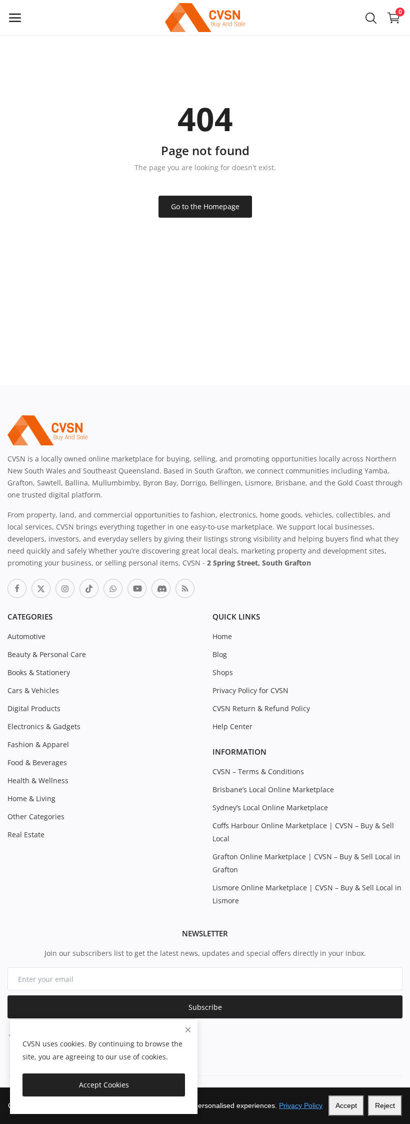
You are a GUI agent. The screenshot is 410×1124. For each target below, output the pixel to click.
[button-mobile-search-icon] (371, 18)
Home (222, 636)
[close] (188, 1029)
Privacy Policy (300, 1105)
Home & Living (32, 798)
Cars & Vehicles (33, 690)
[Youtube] (137, 588)
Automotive (27, 636)
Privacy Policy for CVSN (250, 690)
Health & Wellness (38, 780)
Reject (385, 1105)
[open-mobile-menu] (15, 18)
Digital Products (34, 708)
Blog (219, 654)
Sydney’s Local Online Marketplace (270, 807)
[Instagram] (65, 588)
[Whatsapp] (113, 588)
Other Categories (36, 816)
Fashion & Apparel (38, 744)
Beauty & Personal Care (47, 654)
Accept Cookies (104, 1084)
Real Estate (26, 834)
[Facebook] (17, 588)
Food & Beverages (37, 762)
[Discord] (161, 588)
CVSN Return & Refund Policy (261, 708)
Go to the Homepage (205, 206)
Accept (346, 1105)
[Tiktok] (89, 588)
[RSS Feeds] (185, 588)
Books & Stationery (39, 672)
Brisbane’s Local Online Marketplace (273, 789)
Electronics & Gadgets (44, 726)
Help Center (232, 726)
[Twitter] (41, 588)
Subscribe (205, 1007)
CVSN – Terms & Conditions (258, 771)
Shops (222, 672)
